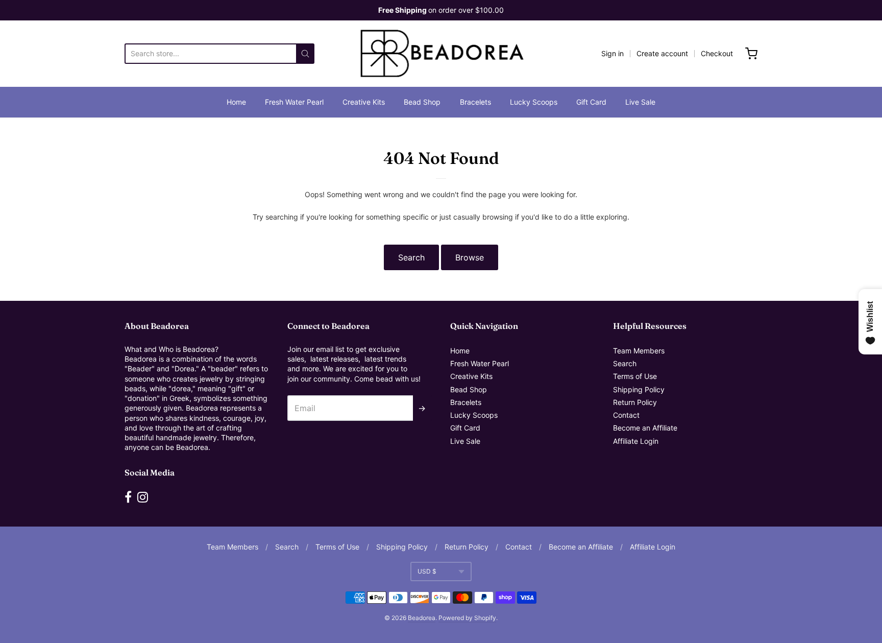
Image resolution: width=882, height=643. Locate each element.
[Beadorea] (441, 54)
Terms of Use (635, 376)
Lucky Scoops (533, 102)
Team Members (639, 350)
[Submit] (305, 53)
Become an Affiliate (645, 427)
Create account (662, 53)
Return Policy (635, 402)
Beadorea (421, 618)
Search (411, 257)
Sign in (612, 53)
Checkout (717, 53)
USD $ (427, 571)
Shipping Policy (639, 389)
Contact (626, 415)
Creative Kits (363, 102)
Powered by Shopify (467, 618)
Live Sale (640, 102)
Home (236, 102)
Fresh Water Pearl (294, 102)
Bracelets (475, 102)
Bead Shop (422, 102)
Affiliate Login (635, 441)
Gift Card (591, 102)
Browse (469, 257)
